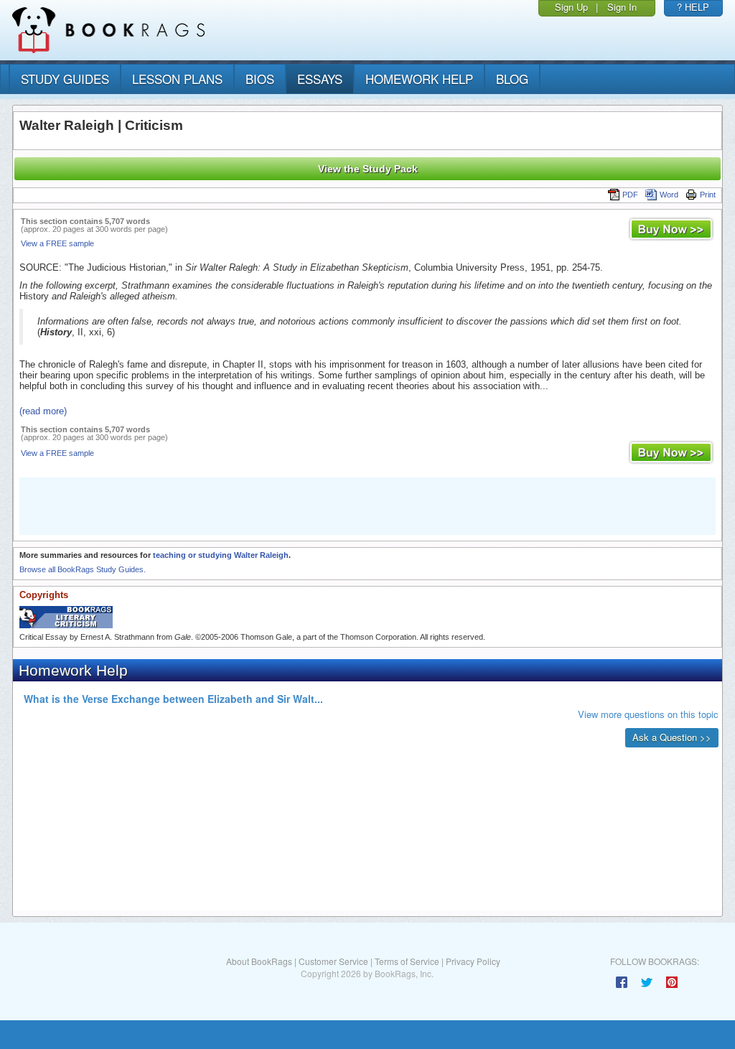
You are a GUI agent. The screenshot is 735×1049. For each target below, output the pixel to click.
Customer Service (333, 961)
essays (319, 79)
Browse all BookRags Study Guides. (82, 569)
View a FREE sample (57, 243)
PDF (630, 194)
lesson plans (177, 79)
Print (708, 194)
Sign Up (571, 7)
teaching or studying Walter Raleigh (221, 555)
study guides (65, 79)
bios (259, 79)
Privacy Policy (473, 961)
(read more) (43, 411)
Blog (512, 79)
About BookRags (259, 961)
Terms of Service (407, 961)
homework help (419, 79)
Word (669, 194)
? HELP (693, 7)
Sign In (622, 7)
